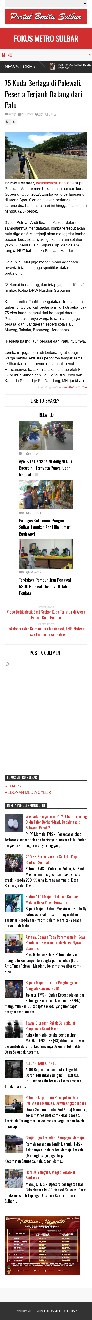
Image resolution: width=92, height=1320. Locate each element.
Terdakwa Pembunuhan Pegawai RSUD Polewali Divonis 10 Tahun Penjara (45, 586)
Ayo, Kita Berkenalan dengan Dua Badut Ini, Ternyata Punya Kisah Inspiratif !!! (45, 467)
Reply (12, 114)
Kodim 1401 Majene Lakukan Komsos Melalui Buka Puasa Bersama (52, 899)
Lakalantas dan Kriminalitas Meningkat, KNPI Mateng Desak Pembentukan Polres (46, 631)
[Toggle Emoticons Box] (7, 664)
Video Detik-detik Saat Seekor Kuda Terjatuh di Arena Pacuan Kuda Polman (46, 614)
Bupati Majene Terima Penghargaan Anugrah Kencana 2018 (51, 985)
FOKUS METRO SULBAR (46, 38)
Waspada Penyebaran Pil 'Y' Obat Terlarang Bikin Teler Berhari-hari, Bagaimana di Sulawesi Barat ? (56, 822)
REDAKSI (13, 786)
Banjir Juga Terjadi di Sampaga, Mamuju (55, 1138)
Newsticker (20, 66)
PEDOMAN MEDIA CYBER (28, 793)
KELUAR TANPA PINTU (41, 1063)
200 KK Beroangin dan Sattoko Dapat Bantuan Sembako (53, 859)
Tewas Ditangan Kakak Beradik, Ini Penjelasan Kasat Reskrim (50, 1025)
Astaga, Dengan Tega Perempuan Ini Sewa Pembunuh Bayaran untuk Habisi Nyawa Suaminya (56, 942)
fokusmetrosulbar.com (54, 183)
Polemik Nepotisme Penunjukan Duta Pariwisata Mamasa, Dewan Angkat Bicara (56, 1100)
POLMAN (27, 114)
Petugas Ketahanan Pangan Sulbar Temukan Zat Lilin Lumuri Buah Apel (45, 527)
